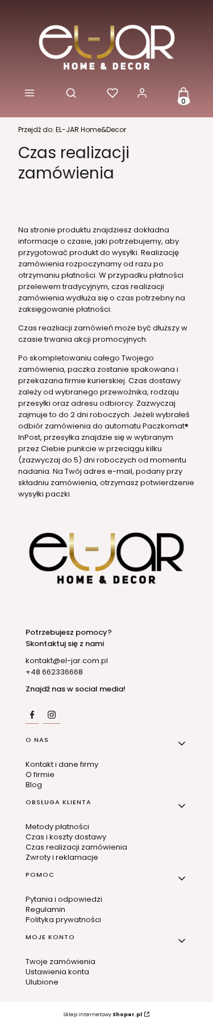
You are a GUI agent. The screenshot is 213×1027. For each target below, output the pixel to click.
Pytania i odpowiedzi (64, 899)
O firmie (40, 774)
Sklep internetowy (103, 1014)
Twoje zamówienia (60, 961)
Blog (34, 784)
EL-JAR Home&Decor (72, 129)
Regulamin (45, 909)
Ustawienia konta (57, 971)
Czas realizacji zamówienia (76, 847)
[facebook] (32, 714)
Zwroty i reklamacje (62, 857)
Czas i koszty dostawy (66, 836)
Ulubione (42, 982)
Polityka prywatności (63, 919)
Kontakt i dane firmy (62, 764)
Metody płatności (57, 826)
